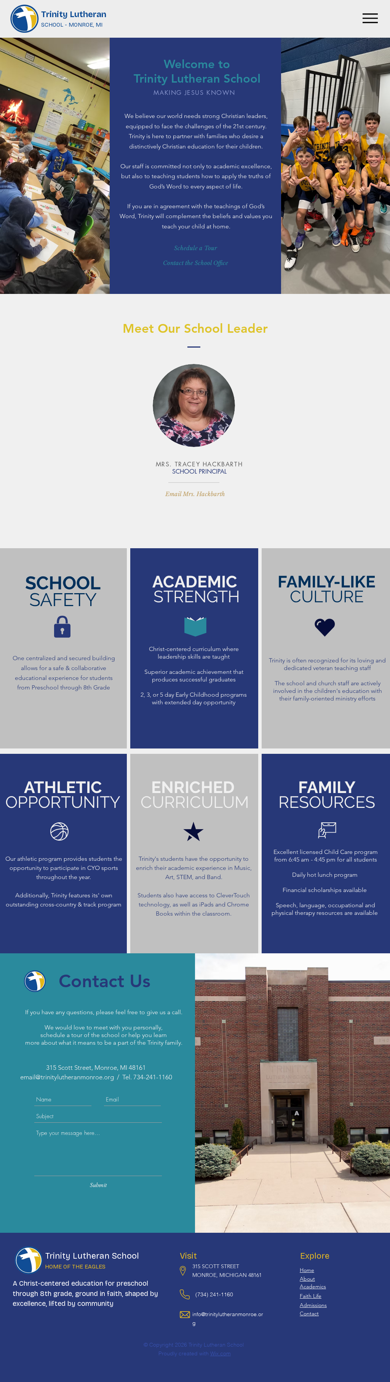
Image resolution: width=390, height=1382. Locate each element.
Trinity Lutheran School (92, 1256)
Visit (188, 1256)
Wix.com (220, 1353)
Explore (314, 1256)
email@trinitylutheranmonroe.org (67, 1077)
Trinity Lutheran (73, 14)
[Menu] (370, 18)
